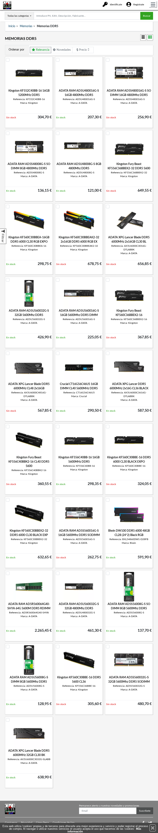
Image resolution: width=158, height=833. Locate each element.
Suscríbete (144, 811)
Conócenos (11, 822)
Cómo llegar (42, 822)
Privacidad (26, 822)
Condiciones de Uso (63, 822)
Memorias (26, 26)
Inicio (11, 26)
